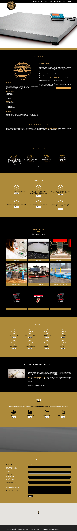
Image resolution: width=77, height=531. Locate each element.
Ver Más (13, 417)
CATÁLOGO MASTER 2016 (17, 309)
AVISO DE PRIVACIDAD (10, 528)
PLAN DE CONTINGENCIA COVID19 (23, 528)
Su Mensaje (30, 485)
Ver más (16, 193)
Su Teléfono (30, 475)
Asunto (29, 480)
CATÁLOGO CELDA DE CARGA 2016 (61, 309)
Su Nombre (30, 464)
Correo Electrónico (32, 469)
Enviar (31, 496)
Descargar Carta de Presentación (64, 87)
